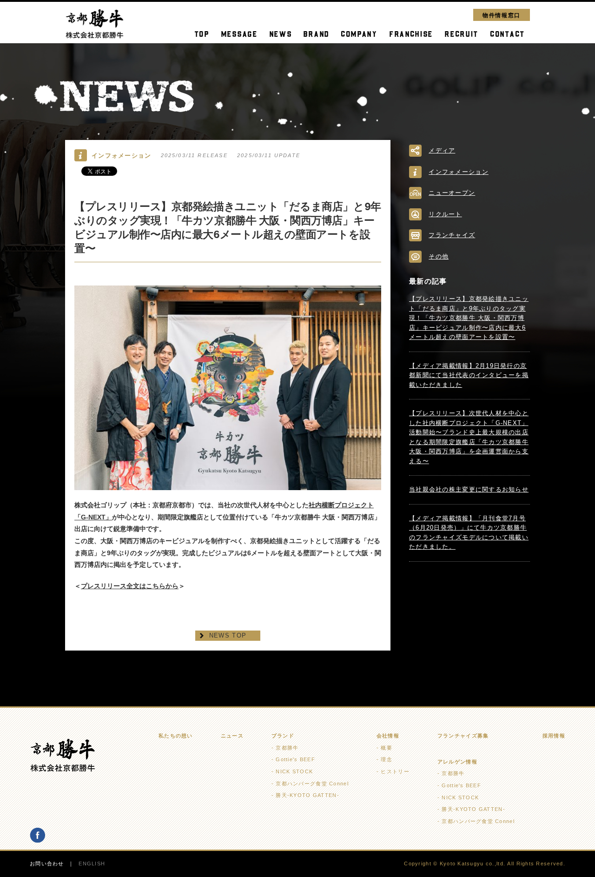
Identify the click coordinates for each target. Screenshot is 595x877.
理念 (386, 759)
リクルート (445, 214)
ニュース (232, 735)
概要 (386, 748)
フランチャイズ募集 (463, 735)
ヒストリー (395, 771)
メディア (442, 150)
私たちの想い (176, 735)
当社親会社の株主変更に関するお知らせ (469, 489)
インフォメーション (459, 171)
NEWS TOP (227, 635)
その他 (439, 256)
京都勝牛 (287, 748)
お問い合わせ (47, 863)
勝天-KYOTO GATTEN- (307, 795)
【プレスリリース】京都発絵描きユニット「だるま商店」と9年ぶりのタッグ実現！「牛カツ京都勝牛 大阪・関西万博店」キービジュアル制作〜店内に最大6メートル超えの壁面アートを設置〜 (469, 317)
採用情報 (553, 735)
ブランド (282, 735)
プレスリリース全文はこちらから (129, 586)
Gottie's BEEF (295, 759)
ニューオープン (452, 192)
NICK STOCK (294, 771)
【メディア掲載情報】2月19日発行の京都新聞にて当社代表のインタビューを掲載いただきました (469, 375)
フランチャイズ (452, 235)
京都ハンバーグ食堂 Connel (312, 783)
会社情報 (388, 735)
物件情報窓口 (502, 15)
